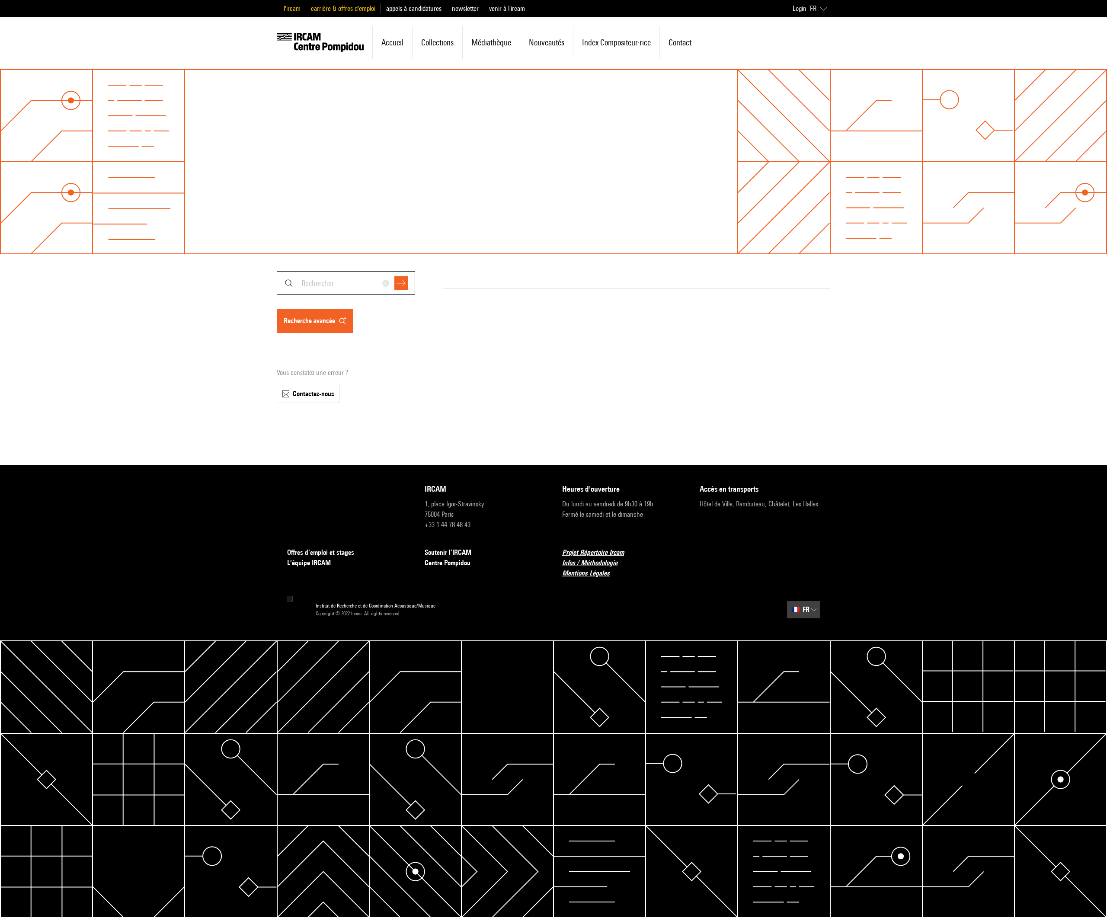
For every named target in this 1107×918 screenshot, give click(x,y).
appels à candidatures (414, 8)
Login (799, 8)
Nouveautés (546, 42)
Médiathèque (491, 42)
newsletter (465, 8)
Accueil (392, 42)
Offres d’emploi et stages (320, 552)
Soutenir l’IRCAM (448, 552)
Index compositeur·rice (616, 42)
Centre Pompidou (447, 563)
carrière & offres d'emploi (343, 8)
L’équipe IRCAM (309, 563)
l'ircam (292, 8)
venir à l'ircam (507, 8)
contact (680, 42)
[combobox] (346, 283)
